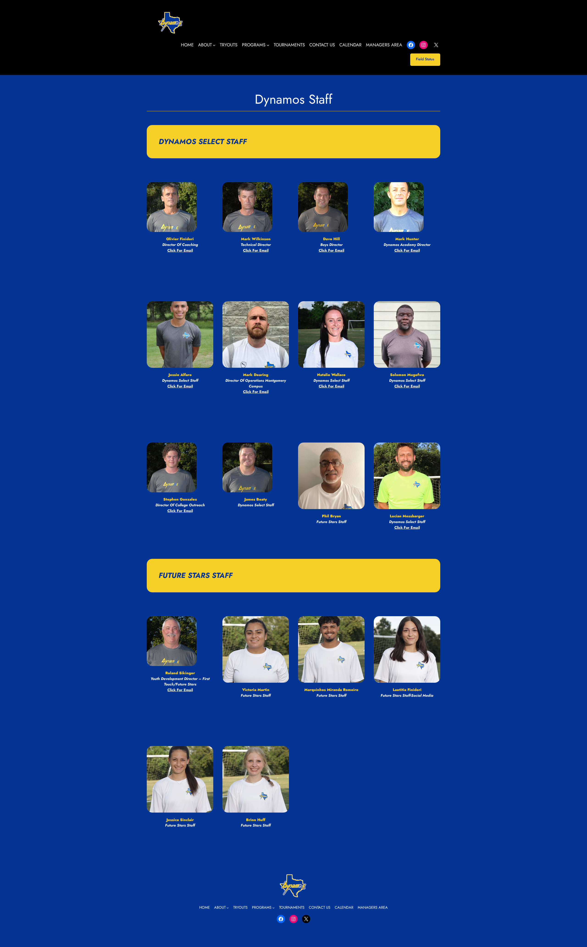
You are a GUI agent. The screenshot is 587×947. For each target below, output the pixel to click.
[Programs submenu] (268, 45)
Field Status (425, 59)
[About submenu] (214, 45)
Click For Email (407, 386)
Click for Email (180, 250)
